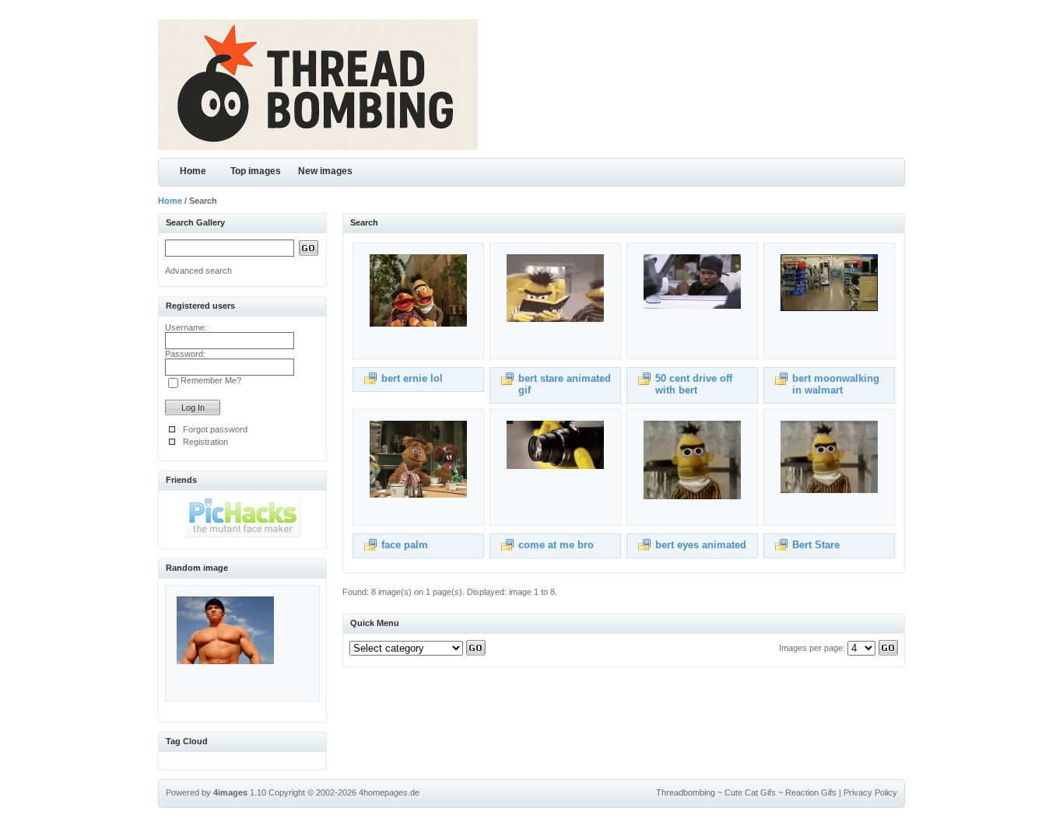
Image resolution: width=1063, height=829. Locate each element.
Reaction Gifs (811, 792)
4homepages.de (389, 792)
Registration (205, 441)
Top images (255, 171)
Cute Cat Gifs (750, 792)
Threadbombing (685, 792)
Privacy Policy (870, 792)
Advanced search (198, 270)
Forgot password (215, 429)
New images (325, 171)
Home (193, 171)
